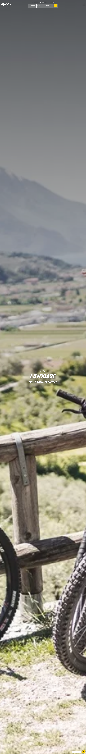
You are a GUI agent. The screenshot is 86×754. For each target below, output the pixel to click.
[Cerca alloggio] (55, 5)
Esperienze (44, 2)
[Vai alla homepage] (6, 4)
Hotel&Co (36, 2)
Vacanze (52, 2)
